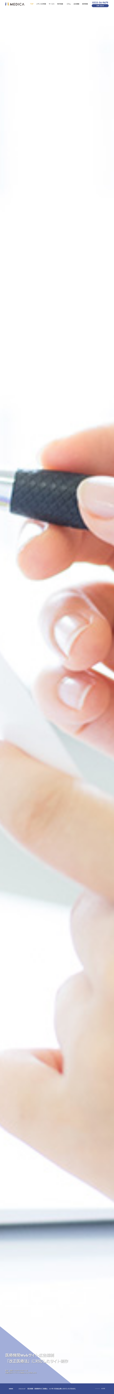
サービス (51, 4)
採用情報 (85, 4)
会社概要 (76, 4)
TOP (31, 4)
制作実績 (60, 4)
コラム (69, 4)
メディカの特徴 (41, 4)
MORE (103, 1388)
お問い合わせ (100, 5)
